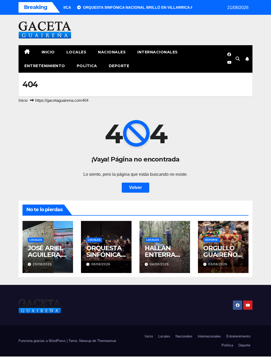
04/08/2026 (159, 264)
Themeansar (106, 341)
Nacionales (112, 52)
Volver (135, 187)
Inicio (48, 52)
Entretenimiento (44, 65)
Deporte (119, 65)
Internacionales (157, 52)
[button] (238, 59)
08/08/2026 (100, 264)
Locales (76, 52)
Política (87, 65)
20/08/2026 (42, 264)
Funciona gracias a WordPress (43, 341)
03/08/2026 (217, 264)
